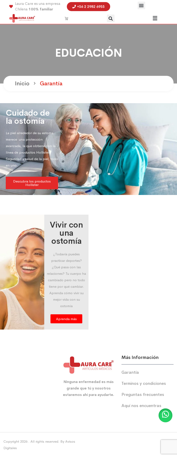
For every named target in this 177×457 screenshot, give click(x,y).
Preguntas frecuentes (142, 394)
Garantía (130, 372)
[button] (141, 5)
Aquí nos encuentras (141, 405)
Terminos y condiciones (143, 383)
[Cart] (66, 18)
